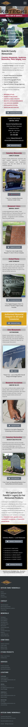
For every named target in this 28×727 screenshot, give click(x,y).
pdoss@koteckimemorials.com (7, 687)
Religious (3, 632)
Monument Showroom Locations (8, 608)
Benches (2, 629)
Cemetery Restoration (5, 667)
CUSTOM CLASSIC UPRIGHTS (12, 98)
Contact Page (3, 610)
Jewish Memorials (5, 634)
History (2, 591)
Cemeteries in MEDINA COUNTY (12, 557)
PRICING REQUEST (4, 605)
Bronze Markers (4, 620)
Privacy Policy (4, 597)
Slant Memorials (4, 622)
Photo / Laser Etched (5, 656)
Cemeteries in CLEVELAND (11, 550)
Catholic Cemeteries (5, 643)
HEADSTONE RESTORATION (11, 107)
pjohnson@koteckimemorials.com (8, 695)
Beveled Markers (4, 619)
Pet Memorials (4, 657)
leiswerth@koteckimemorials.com (8, 703)
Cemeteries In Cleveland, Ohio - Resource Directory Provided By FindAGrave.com (14, 571)
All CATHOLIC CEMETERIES (11, 548)
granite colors (18, 517)
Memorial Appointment (5, 606)
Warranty (2, 595)
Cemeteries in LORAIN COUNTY (12, 555)
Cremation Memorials (5, 630)
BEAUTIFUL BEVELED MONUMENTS (13, 101)
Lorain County (4, 645)
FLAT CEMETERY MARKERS (11, 103)
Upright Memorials (4, 624)
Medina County (4, 647)
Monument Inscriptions (6, 669)
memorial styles (8, 517)
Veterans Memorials (5, 635)
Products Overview (5, 665)
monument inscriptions (8, 519)
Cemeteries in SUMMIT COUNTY (12, 559)
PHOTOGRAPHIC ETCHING (11, 105)
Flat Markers (3, 617)
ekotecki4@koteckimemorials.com (14, 140)
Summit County (4, 648)
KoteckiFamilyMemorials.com (7, 721)
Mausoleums (3, 625)
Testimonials (3, 593)
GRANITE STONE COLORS (10, 96)
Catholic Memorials (5, 627)
